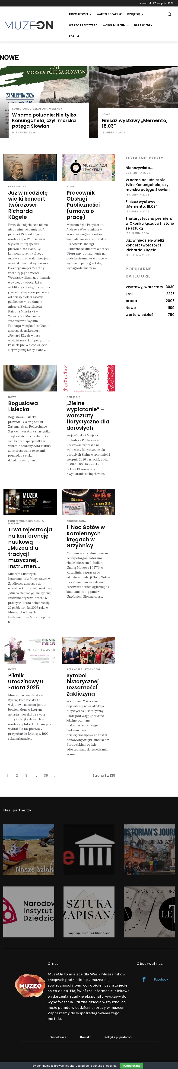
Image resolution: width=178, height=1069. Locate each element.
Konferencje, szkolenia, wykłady (37, 108)
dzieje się (73, 397)
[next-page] (55, 775)
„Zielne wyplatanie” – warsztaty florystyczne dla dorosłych (88, 416)
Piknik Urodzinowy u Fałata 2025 (26, 681)
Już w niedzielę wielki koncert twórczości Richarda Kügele (28, 205)
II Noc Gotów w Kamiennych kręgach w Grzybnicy (86, 536)
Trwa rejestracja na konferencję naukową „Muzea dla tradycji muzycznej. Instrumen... (30, 548)
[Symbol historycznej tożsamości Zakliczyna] (88, 650)
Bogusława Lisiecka (23, 406)
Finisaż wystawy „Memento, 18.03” (141, 204)
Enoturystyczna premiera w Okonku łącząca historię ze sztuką (150, 223)
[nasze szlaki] (28, 849)
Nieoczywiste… (139, 167)
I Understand (131, 1065)
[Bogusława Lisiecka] (30, 378)
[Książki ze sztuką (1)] (149, 911)
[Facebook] (144, 979)
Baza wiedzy (17, 187)
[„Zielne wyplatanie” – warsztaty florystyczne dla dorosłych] (88, 378)
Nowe (106, 114)
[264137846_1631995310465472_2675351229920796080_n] (149, 849)
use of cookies (107, 1065)
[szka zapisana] (89, 911)
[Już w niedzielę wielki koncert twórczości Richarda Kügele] (30, 167)
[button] (169, 14)
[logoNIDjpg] (28, 911)
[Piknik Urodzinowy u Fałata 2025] (30, 650)
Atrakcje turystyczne (84, 669)
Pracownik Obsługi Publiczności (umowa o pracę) (83, 205)
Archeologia (76, 521)
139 (45, 775)
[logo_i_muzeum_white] (89, 849)
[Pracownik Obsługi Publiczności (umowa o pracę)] (88, 167)
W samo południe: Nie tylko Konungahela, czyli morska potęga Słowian (148, 184)
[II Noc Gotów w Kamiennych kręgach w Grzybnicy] (88, 502)
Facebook (161, 979)
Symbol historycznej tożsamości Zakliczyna (83, 684)
